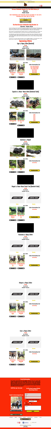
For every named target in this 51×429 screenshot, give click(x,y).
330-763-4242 (19, 388)
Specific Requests (27, 404)
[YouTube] (41, 5)
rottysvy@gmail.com (18, 395)
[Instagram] (39, 5)
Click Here (37, 29)
